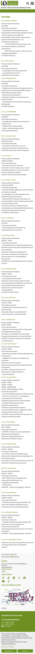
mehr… (4, 571)
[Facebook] (24, 578)
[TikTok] (8, 578)
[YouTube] (3, 581)
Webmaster (16, 557)
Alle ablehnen (9, 651)
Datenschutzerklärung (8, 644)
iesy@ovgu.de (7, 626)
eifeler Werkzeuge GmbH (17, 533)
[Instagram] (3, 578)
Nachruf (4, 547)
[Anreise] (17, 605)
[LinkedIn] (13, 578)
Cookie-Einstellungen (7, 647)
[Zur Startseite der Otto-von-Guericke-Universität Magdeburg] (11, 4)
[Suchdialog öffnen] (27, 3)
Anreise (4, 608)
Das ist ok (25, 651)
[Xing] (8, 581)
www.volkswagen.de (8, 374)
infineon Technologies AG (17, 487)
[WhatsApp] (19, 578)
